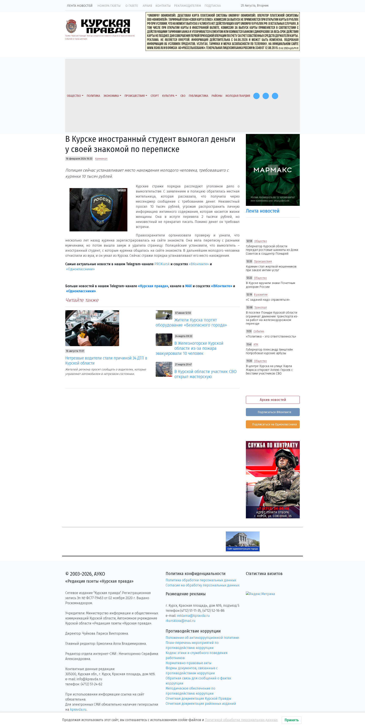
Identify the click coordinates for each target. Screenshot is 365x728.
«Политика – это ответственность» (271, 336)
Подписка (212, 6)
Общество (74, 96)
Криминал (101, 158)
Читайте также (81, 300)
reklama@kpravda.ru (193, 616)
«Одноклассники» (80, 269)
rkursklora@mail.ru (180, 621)
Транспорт (261, 307)
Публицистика (198, 96)
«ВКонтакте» (199, 264)
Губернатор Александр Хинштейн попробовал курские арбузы (269, 351)
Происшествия (135, 96)
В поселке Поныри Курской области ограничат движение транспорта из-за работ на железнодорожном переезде (272, 318)
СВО (182, 96)
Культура (168, 96)
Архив (147, 6)
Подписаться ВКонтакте (274, 412)
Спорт (155, 96)
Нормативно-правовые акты (188, 663)
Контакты (163, 6)
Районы (217, 96)
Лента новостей (80, 6)
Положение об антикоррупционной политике (202, 638)
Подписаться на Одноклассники (274, 424)
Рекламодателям (187, 6)
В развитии (260, 294)
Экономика (111, 96)
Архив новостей (273, 400)
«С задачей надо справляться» (268, 300)
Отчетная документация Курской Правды (198, 699)
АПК (255, 344)
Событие (258, 331)
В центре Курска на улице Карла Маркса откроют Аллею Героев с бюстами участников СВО (269, 369)
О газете (131, 6)
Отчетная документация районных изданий (201, 704)
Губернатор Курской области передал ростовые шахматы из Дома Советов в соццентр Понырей (272, 249)
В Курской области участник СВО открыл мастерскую (205, 374)
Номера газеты (109, 6)
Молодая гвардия (238, 96)
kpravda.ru (78, 710)
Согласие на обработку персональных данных (202, 585)
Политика (93, 96)
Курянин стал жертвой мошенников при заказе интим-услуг (271, 268)
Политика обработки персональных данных (201, 580)
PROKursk (162, 264)
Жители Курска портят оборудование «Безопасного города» (191, 322)
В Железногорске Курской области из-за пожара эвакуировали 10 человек (190, 348)
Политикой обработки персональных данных (241, 720)
